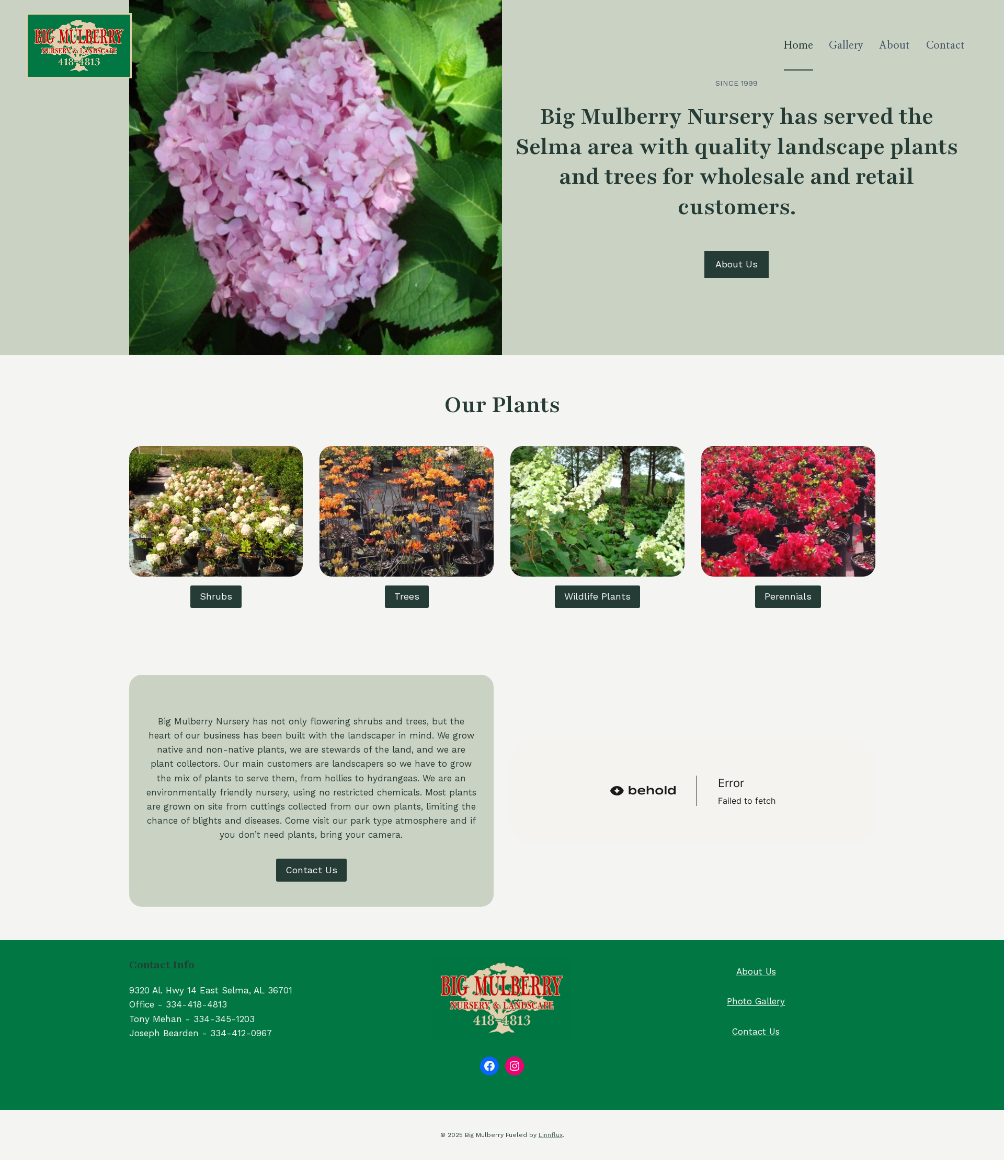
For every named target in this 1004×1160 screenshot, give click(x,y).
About (894, 45)
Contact (945, 45)
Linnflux (551, 1135)
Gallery (846, 45)
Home (798, 45)
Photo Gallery (756, 1001)
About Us (756, 971)
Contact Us (756, 1031)
